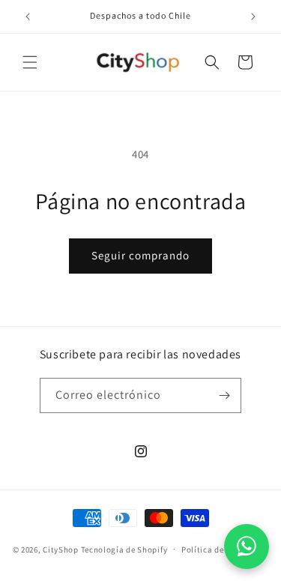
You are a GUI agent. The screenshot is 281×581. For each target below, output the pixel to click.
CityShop (61, 549)
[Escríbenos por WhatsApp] (246, 546)
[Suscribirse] (224, 395)
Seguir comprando (140, 255)
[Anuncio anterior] (27, 16)
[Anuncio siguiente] (253, 16)
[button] (29, 62)
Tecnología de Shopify (124, 549)
